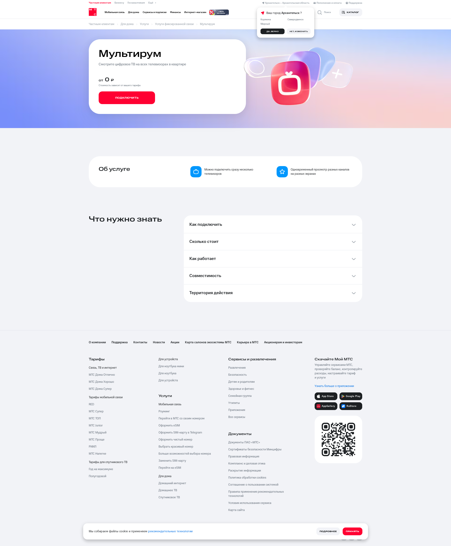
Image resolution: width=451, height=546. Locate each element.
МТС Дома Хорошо (101, 382)
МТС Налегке (97, 454)
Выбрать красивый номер (176, 447)
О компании (97, 342)
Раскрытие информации (244, 471)
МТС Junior (96, 425)
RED (91, 404)
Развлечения (237, 368)
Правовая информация (243, 456)
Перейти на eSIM (170, 468)
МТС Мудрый (97, 432)
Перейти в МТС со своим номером (182, 418)
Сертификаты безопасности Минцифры (255, 449)
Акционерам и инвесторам (283, 342)
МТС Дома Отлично (102, 375)
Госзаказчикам (136, 3)
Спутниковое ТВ (169, 497)
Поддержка (120, 342)
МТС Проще (96, 440)
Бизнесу (119, 3)
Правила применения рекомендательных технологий (256, 494)
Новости (159, 342)
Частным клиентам (100, 3)
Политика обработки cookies (247, 478)
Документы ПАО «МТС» (244, 442)
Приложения (236, 410)
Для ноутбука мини (171, 366)
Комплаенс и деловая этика (246, 463)
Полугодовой (97, 476)
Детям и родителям (241, 382)
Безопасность (237, 375)
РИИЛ (92, 447)
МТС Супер (96, 411)
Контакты (140, 342)
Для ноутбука (167, 373)
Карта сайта (236, 510)
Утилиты (234, 403)
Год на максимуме (101, 469)
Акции (175, 342)
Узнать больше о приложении (334, 386)
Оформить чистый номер (175, 440)
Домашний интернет (172, 483)
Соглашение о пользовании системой (253, 485)
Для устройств (168, 359)
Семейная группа (240, 396)
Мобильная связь (170, 404)
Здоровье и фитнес (241, 389)
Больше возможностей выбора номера (185, 454)
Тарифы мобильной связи (106, 397)
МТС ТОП (95, 418)
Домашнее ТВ (168, 490)
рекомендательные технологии (170, 531)
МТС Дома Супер (100, 389)
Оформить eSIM (169, 425)
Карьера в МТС (247, 342)
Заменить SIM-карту (172, 461)
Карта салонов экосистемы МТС (208, 342)
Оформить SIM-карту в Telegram (180, 432)
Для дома (165, 476)
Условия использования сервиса (249, 503)
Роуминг (164, 411)
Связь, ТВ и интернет (103, 368)
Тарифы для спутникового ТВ (108, 462)
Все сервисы (236, 417)
